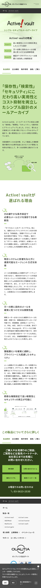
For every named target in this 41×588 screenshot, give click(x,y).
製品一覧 (6, 513)
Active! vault (23, 524)
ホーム (5, 11)
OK (5, 582)
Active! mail (9, 517)
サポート (6, 538)
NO (13, 582)
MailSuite (8, 524)
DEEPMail (8, 521)
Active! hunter (24, 521)
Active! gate (9, 527)
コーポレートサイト (17, 538)
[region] (20, 10)
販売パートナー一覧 (30, 478)
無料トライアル (11, 478)
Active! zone (23, 517)
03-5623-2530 (22, 491)
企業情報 (14, 532)
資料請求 (11, 469)
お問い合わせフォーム (30, 469)
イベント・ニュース (28, 532)
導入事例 (6, 532)
